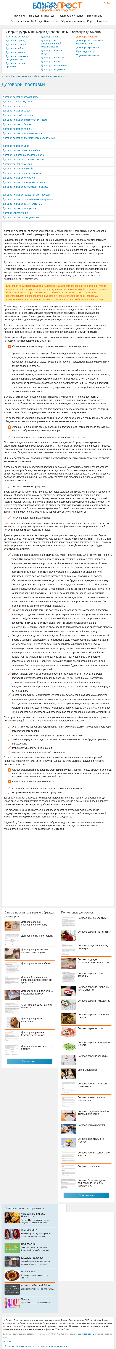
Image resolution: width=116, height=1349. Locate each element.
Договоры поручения (53, 69)
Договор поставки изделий (18, 168)
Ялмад (25, 1299)
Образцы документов (73, 21)
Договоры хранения (87, 47)
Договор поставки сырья (17, 110)
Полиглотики (28, 1244)
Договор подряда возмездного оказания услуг (93, 960)
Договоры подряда (51, 61)
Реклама (102, 21)
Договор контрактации (15, 213)
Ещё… (91, 21)
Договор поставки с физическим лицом (25, 119)
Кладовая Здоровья (32, 1257)
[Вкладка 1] (62, 1208)
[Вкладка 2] (70, 1208)
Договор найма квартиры (92, 1125)
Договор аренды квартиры (93, 918)
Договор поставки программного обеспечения (29, 138)
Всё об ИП (20, 15)
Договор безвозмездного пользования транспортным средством (37, 980)
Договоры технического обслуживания (89, 42)
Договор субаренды (89, 1166)
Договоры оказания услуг (52, 52)
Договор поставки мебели (17, 164)
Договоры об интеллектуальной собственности (51, 43)
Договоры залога (15, 52)
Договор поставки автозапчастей (21, 97)
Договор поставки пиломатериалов (23, 133)
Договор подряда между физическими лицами (34, 951)
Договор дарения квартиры (93, 1056)
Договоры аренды (16, 40)
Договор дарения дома (90, 1028)
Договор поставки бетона (17, 124)
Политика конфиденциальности (51, 1346)
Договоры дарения (16, 44)
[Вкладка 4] (79, 1208)
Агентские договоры (17, 36)
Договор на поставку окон (17, 101)
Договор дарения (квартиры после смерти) (93, 988)
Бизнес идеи (48, 15)
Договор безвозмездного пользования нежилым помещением (92, 1183)
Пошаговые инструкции (71, 15)
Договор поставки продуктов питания (24, 182)
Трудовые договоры (87, 55)
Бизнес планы (95, 15)
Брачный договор (87, 1070)
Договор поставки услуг (16, 106)
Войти (105, 3)
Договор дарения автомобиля (94, 931)
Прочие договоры (86, 51)
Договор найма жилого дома (37, 935)
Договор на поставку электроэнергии (23, 155)
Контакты (9, 1346)
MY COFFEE (28, 1271)
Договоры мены (50, 36)
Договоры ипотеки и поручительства (17, 58)
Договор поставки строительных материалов (28, 199)
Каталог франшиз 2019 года (26, 21)
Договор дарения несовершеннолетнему (34, 923)
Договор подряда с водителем (31, 1020)
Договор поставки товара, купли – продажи (27, 194)
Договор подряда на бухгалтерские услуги (33, 1033)
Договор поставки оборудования (21, 217)
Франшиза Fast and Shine (35, 1285)
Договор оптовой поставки (18, 115)
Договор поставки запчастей (19, 177)
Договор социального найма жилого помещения (94, 1112)
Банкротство (51, 21)
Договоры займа (15, 48)
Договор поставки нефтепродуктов (22, 173)
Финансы (34, 15)
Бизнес (5, 76)
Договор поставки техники (17, 129)
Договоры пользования (54, 65)
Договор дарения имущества (94, 1001)
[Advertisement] (58, 868)
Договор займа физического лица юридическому (37, 992)
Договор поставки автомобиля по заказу (25, 187)
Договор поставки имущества (19, 208)
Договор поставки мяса (16, 146)
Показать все (29, 1061)
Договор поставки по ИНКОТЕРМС (22, 204)
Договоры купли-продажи (15, 65)
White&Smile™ (29, 1230)
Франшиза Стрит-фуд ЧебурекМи (33, 1215)
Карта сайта (7, 1341)
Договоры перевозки (52, 57)
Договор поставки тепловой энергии (23, 159)
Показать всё (86, 1195)
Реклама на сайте (25, 1346)
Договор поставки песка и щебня (21, 150)
